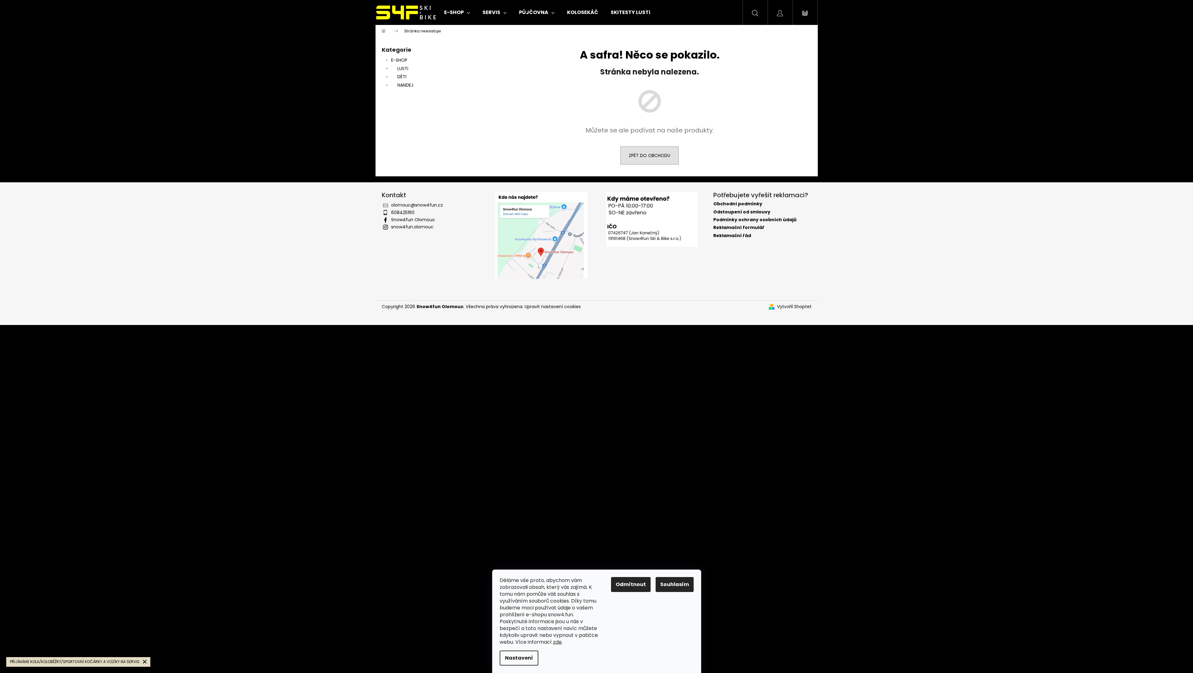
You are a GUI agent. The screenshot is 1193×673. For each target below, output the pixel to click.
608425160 (403, 212)
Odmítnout (631, 584)
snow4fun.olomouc (412, 227)
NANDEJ (405, 85)
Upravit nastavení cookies (553, 306)
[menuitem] (457, 12)
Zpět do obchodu (649, 155)
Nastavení (519, 657)
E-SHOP (399, 60)
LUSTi (402, 68)
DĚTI (401, 77)
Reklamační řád (732, 235)
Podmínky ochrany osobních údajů (755, 219)
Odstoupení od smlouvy (741, 212)
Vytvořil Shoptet (794, 307)
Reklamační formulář (738, 227)
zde (557, 642)
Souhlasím (674, 584)
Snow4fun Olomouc (413, 220)
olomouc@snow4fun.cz (417, 205)
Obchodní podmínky (737, 204)
